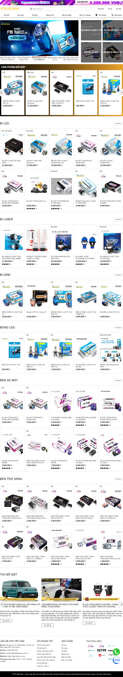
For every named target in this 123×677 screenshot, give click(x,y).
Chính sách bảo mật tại (46, 660)
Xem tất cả (118, 123)
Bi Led (64, 645)
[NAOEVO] (112, 659)
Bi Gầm (64, 651)
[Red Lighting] (102, 655)
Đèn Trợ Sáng (67, 660)
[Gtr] (102, 650)
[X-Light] (112, 645)
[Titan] (91, 645)
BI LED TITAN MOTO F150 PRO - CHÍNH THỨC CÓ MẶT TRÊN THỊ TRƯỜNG (100, 606)
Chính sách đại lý (43, 645)
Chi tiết (5, 621)
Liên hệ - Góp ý (43, 666)
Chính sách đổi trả (44, 654)
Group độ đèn (42, 663)
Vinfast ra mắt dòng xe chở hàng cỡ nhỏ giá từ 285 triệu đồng (20, 606)
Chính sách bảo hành (45, 651)
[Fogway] (112, 650)
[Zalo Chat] (116, 660)
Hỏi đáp (118, 9)
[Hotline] (116, 651)
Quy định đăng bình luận (46, 657)
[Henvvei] (91, 650)
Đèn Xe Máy (66, 657)
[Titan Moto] (102, 645)
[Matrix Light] (91, 655)
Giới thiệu (101, 9)
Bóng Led (65, 654)
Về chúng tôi (41, 648)
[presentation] (2, 38)
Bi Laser (65, 648)
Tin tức (110, 9)
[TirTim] (112, 655)
